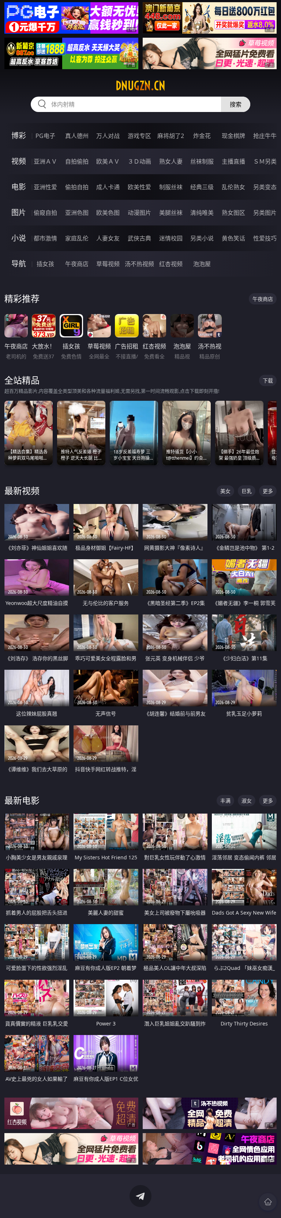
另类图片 (265, 213)
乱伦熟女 (233, 187)
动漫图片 (139, 213)
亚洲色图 (77, 213)
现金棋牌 (233, 136)
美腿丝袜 (171, 213)
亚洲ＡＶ (45, 161)
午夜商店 (77, 264)
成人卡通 (108, 187)
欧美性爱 (139, 187)
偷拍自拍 (77, 187)
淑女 (246, 800)
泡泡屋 (202, 264)
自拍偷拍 (77, 161)
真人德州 (77, 136)
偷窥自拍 (45, 213)
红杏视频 (171, 264)
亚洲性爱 (45, 187)
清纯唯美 (202, 213)
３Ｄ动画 (139, 161)
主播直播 (233, 161)
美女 (225, 490)
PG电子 (45, 136)
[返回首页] (268, 1202)
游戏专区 (139, 136)
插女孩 (45, 264)
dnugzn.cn (140, 85)
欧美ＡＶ (108, 161)
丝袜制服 (202, 161)
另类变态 (265, 187)
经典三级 (202, 187)
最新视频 (22, 491)
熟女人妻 (171, 161)
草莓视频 (108, 264)
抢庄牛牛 (265, 136)
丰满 (225, 800)
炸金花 (202, 136)
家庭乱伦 (77, 238)
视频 (18, 161)
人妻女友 (108, 238)
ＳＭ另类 (265, 161)
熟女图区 (233, 213)
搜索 (235, 104)
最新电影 (22, 800)
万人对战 (108, 136)
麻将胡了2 (170, 136)
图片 (18, 212)
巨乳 (246, 490)
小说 (18, 238)
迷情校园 (171, 238)
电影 (18, 187)
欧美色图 (108, 213)
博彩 (18, 136)
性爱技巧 (265, 238)
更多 (268, 490)
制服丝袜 (171, 187)
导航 (18, 264)
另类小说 (202, 238)
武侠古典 (139, 238)
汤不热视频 (139, 264)
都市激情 (45, 238)
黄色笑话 (233, 238)
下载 (268, 380)
